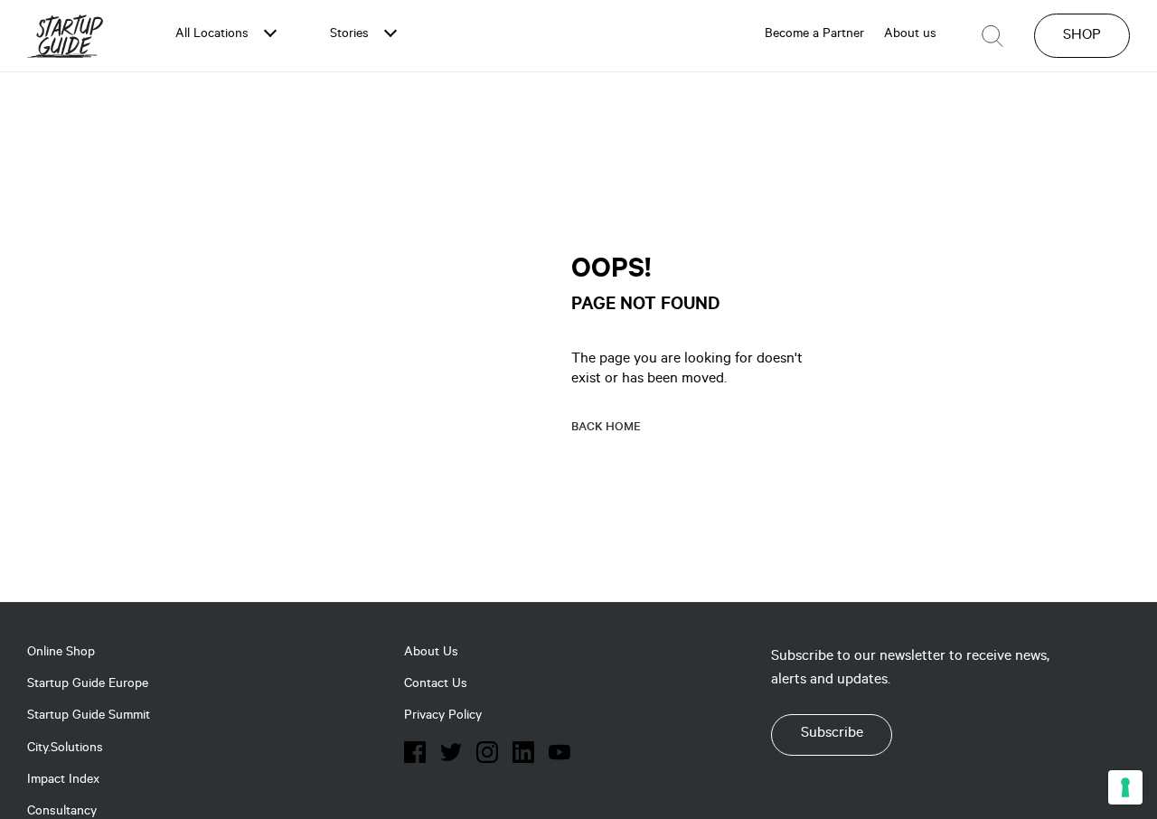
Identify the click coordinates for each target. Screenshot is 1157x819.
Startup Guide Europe (87, 685)
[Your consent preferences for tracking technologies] (1125, 787)
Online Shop (61, 653)
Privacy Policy (443, 717)
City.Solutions (65, 749)
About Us (431, 653)
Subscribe (832, 734)
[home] (65, 35)
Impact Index (63, 781)
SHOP (1082, 36)
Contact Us (435, 685)
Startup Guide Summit (88, 717)
